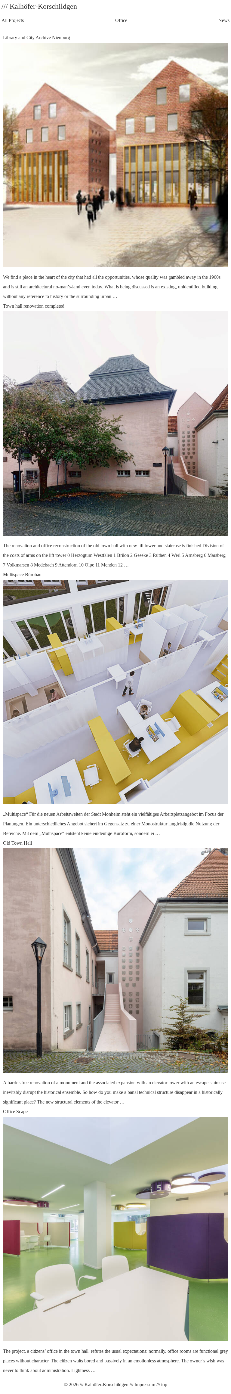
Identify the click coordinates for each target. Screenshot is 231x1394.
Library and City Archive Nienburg (111, 167)
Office (121, 20)
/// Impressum (141, 1384)
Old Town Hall (114, 972)
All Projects (13, 20)
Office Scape (115, 1241)
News (223, 20)
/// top (161, 1384)
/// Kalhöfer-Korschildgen (103, 1384)
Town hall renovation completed (114, 435)
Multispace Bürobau (113, 704)
